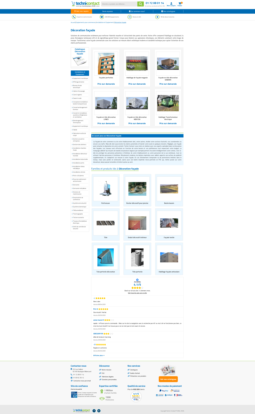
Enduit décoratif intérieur (137, 237)
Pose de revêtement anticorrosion (79, 180)
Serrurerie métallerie (79, 188)
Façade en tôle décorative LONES (106, 118)
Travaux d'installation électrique (80, 222)
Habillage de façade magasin (137, 77)
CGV (103, 373)
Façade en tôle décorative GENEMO (168, 78)
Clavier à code (77, 98)
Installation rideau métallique (79, 167)
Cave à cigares (77, 95)
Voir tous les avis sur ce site (137, 293)
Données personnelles (109, 380)
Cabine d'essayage (79, 91)
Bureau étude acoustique (77, 86)
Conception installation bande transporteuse (80, 103)
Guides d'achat (135, 373)
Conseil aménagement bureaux (80, 108)
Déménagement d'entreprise (78, 121)
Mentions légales (108, 376)
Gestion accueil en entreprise (78, 140)
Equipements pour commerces (85, 22)
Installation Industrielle (80, 159)
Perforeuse (105, 203)
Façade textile (169, 237)
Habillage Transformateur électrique (168, 118)
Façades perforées (106, 77)
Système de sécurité (79, 203)
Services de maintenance (77, 193)
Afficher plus (98, 355)
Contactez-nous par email (82, 381)
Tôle (105, 237)
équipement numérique (80, 126)
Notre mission (106, 370)
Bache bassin (169, 203)
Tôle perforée (137, 271)
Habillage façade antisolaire (169, 271)
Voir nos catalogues (168, 379)
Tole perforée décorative (105, 271)
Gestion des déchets (79, 144)
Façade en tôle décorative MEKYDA (137, 118)
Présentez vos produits (138, 376)
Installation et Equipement (105, 22)
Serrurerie (76, 185)
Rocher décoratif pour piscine (137, 203)
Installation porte (78, 163)
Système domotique (79, 207)
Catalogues (134, 370)
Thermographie (78, 214)
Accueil (73, 22)
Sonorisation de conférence (78, 198)
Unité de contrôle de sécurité (79, 227)
